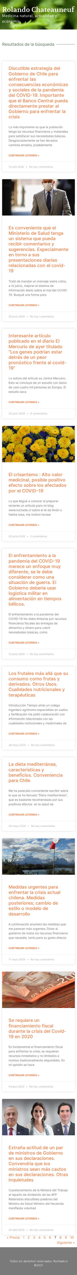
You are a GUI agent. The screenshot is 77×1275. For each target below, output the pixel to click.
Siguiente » (66, 1242)
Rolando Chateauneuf (38, 9)
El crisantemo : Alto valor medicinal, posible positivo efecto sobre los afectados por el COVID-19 (37, 482)
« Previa (13, 1237)
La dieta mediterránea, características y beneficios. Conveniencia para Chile (36, 772)
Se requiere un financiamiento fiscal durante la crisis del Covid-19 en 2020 (37, 1028)
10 (72, 1237)
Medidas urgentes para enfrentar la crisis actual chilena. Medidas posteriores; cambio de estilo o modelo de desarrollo (34, 900)
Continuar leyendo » (24, 155)
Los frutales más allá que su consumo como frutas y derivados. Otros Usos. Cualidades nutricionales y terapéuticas (38, 684)
